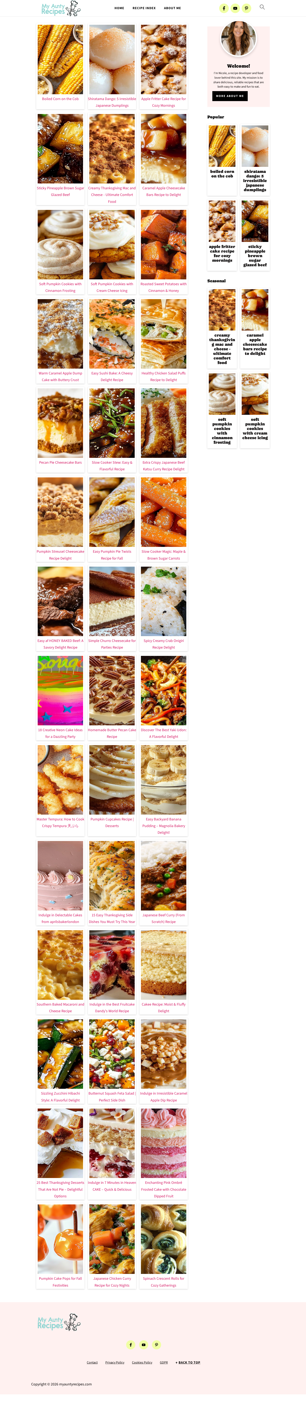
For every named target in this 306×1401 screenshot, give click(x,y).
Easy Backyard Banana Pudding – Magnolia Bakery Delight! (163, 826)
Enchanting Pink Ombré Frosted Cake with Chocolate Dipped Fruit (163, 1189)
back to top (189, 1362)
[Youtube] (235, 8)
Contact (92, 1362)
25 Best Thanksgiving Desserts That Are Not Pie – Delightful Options (60, 1189)
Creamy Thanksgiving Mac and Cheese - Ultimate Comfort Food (112, 195)
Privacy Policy (114, 1362)
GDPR (164, 1362)
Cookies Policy (142, 1362)
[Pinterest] (246, 8)
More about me (230, 96)
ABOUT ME (172, 8)
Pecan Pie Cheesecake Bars (60, 462)
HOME (119, 8)
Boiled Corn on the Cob (60, 99)
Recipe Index (144, 8)
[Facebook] (224, 8)
